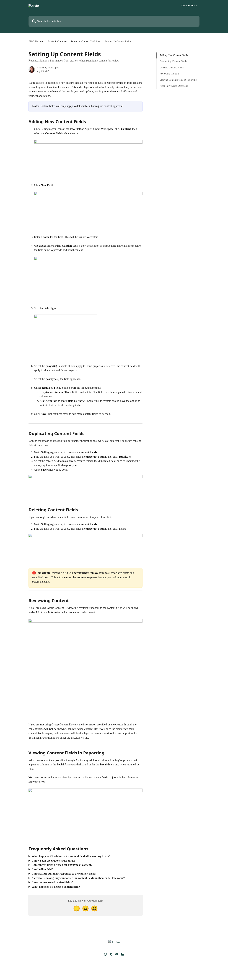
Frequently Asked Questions (174, 86)
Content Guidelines (91, 41)
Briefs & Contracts (57, 41)
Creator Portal (189, 5)
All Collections (36, 41)
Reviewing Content (169, 73)
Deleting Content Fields (171, 67)
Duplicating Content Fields (173, 61)
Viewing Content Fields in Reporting (178, 79)
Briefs (74, 41)
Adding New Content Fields (174, 55)
